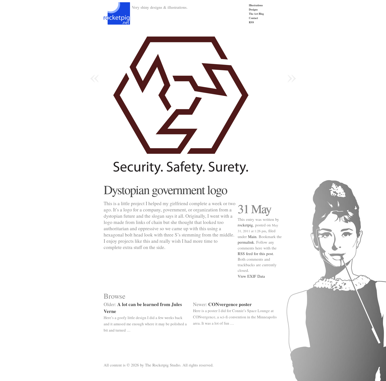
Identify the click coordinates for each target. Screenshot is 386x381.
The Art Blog (256, 14)
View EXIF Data (251, 276)
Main (252, 236)
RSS (251, 22)
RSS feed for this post (255, 253)
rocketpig (245, 225)
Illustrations (256, 5)
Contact (253, 18)
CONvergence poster (230, 304)
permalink (246, 242)
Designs (253, 9)
